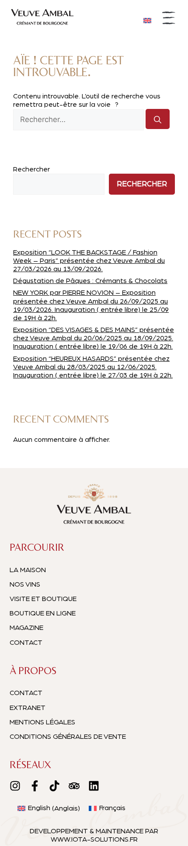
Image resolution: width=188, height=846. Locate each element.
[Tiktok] (54, 785)
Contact (26, 642)
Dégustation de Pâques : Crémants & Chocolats (90, 280)
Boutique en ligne (43, 613)
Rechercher (31, 169)
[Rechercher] (158, 119)
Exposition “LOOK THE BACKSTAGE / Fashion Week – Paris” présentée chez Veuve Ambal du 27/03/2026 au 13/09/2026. (89, 261)
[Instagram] (15, 785)
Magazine (26, 627)
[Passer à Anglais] (147, 20)
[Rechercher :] (79, 119)
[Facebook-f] (34, 785)
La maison (28, 569)
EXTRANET (27, 707)
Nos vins (25, 584)
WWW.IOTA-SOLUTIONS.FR (94, 839)
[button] (169, 19)
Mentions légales (42, 722)
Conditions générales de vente (68, 736)
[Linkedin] (93, 785)
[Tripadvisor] (74, 785)
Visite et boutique (43, 598)
